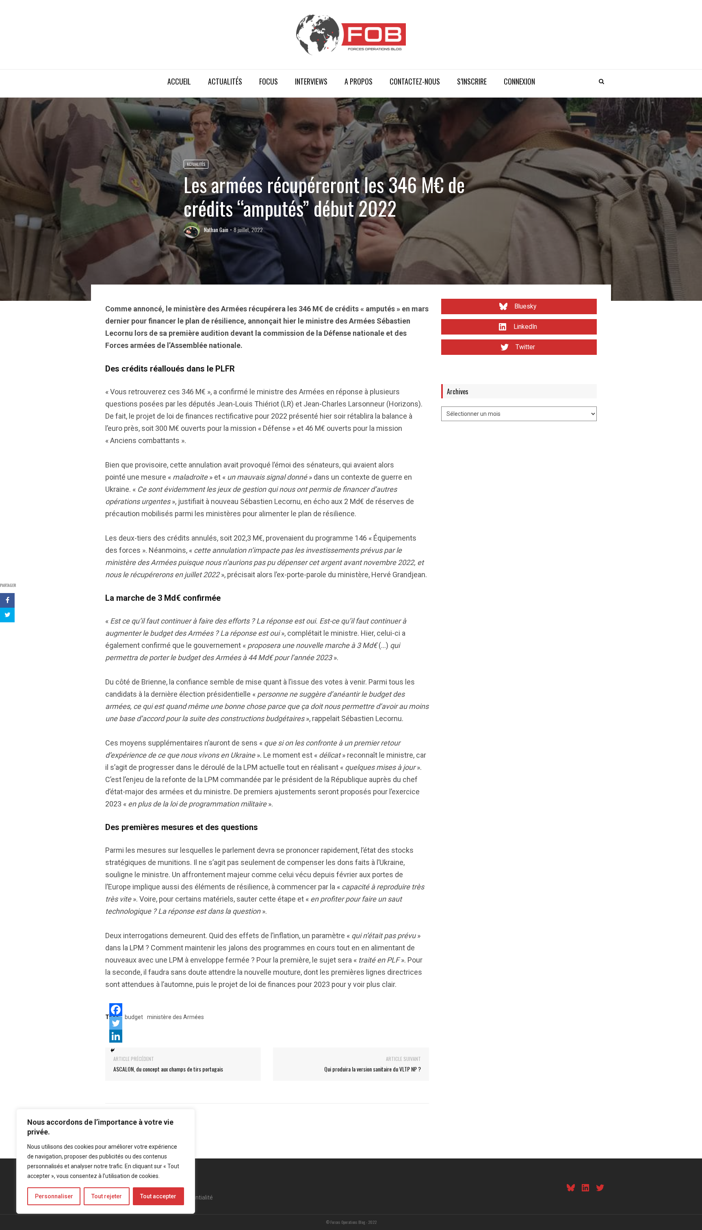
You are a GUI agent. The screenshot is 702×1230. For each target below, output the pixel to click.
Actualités (225, 81)
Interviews (311, 81)
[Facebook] (115, 1009)
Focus (268, 81)
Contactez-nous (415, 81)
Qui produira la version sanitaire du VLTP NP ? (372, 1069)
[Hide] (112, 1050)
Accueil (179, 81)
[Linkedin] (115, 1036)
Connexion (519, 81)
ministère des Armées (175, 1017)
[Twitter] (115, 1023)
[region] (105, 1161)
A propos (358, 81)
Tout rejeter (106, 1196)
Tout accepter (158, 1196)
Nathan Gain (216, 230)
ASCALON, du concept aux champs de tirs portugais (168, 1069)
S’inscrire (472, 81)
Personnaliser (54, 1196)
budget (134, 1017)
